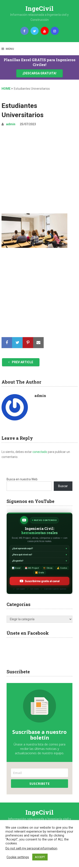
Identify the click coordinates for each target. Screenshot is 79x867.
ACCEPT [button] (40, 857)
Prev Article (22, 362)
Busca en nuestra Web (22, 479)
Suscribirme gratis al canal (42, 581)
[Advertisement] (39, 171)
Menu (10, 48)
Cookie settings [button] (18, 857)
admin (10, 124)
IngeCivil (39, 8)
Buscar (63, 486)
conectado (39, 452)
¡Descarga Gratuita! (39, 73)
